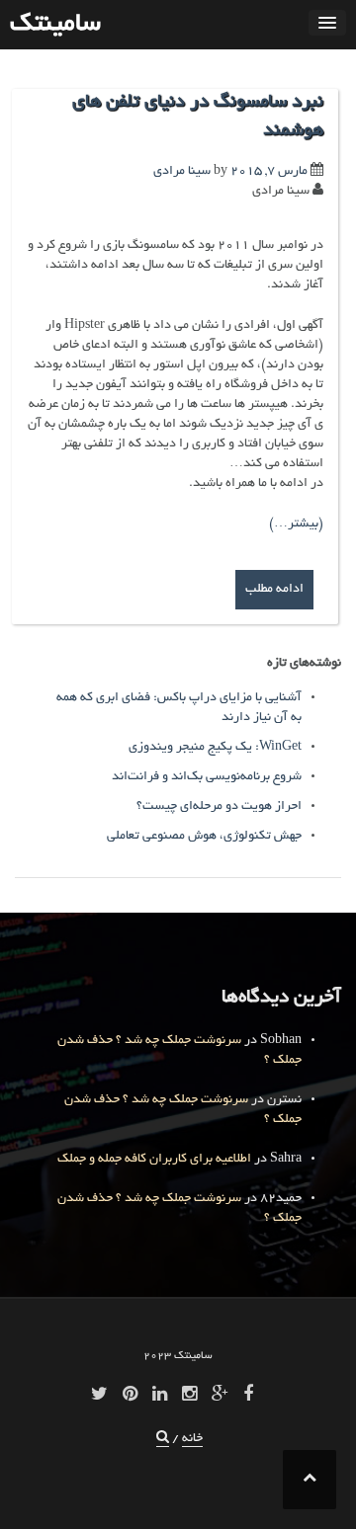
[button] (162, 1439)
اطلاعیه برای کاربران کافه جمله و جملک (154, 1160)
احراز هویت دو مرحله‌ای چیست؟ (219, 807)
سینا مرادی (182, 172)
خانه (192, 1439)
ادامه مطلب (274, 590)
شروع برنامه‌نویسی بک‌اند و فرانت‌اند (207, 777)
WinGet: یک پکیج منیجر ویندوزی (215, 748)
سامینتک (55, 25)
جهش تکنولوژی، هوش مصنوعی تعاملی (204, 837)
